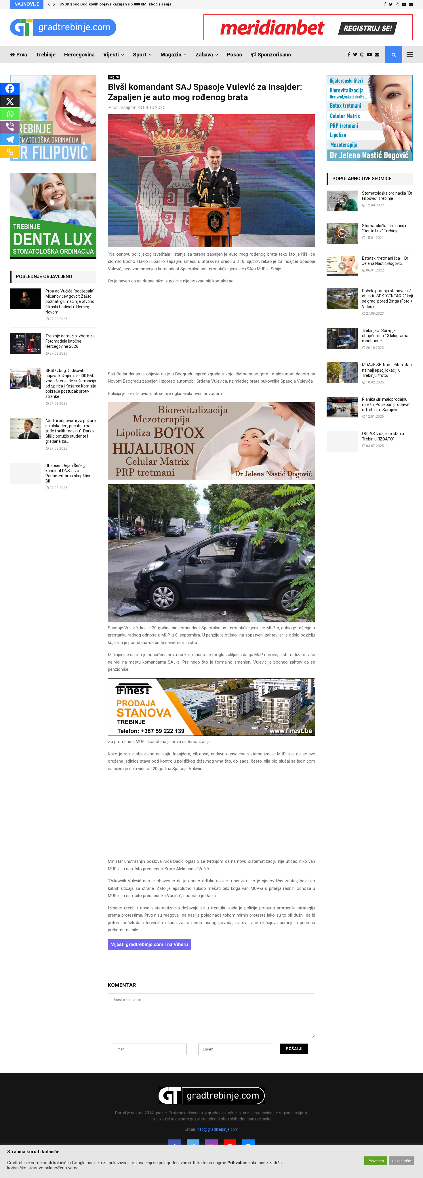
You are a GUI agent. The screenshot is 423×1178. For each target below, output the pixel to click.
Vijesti (111, 55)
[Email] (378, 54)
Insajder (127, 107)
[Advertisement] (211, 330)
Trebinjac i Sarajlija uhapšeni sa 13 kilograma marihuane (385, 335)
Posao (234, 55)
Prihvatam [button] (376, 1161)
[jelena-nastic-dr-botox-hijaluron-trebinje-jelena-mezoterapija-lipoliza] (211, 478)
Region (114, 77)
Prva (21, 55)
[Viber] (10, 126)
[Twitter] (356, 54)
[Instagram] (363, 54)
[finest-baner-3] (211, 734)
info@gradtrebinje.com (218, 1129)
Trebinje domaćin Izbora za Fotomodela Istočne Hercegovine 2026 (70, 341)
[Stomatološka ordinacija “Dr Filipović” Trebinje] (342, 201)
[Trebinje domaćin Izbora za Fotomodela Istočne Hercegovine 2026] (25, 343)
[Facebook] (350, 54)
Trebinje (46, 55)
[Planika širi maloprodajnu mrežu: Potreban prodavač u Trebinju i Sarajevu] (342, 407)
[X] (10, 101)
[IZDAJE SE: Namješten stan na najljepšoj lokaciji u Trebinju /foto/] (342, 372)
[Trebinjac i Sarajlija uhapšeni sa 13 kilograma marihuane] (342, 338)
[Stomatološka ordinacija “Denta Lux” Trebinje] (342, 233)
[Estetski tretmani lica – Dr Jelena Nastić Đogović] (342, 266)
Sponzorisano (274, 55)
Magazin (171, 55)
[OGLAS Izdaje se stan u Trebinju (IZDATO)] (342, 441)
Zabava (204, 55)
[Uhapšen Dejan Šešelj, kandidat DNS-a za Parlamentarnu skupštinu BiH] (25, 473)
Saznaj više (401, 1161)
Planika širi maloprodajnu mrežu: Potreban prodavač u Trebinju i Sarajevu (386, 404)
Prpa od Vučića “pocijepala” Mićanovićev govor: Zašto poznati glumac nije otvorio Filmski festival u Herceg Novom (70, 301)
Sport (139, 55)
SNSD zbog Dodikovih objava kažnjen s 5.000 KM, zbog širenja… (116, 4)
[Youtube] (371, 54)
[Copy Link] (10, 152)
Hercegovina (79, 55)
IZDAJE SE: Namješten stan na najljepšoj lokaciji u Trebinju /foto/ (387, 369)
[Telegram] (10, 139)
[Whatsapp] (10, 114)
